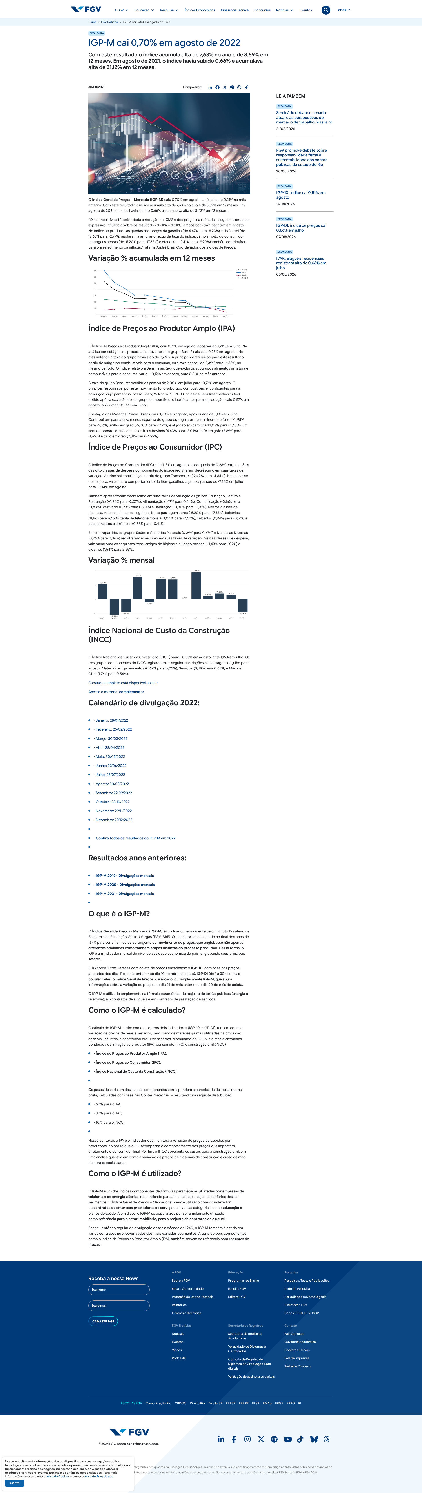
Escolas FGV (237, 1289)
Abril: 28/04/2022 (110, 748)
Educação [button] (142, 10)
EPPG (291, 1403)
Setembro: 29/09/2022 (114, 793)
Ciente (15, 1483)
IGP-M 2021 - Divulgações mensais (125, 894)
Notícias (178, 1334)
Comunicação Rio (158, 1403)
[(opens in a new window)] (221, 1441)
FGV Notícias (109, 22)
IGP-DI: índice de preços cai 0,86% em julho (301, 228)
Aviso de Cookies (58, 1476)
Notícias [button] (282, 10)
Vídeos (177, 1350)
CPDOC (180, 1403)
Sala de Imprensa (296, 1358)
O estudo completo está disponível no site (123, 683)
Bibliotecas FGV (295, 1305)
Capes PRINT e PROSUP (301, 1313)
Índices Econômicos (200, 10)
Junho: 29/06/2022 (111, 766)
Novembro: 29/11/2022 (114, 811)
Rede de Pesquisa (297, 1289)
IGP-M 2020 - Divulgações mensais (125, 885)
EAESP (230, 1403)
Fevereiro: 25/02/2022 (114, 729)
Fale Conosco (294, 1334)
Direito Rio (197, 1403)
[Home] (88, 9)
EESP (255, 1403)
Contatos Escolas (297, 1350)
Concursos (262, 10)
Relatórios (179, 1305)
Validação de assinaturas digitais (251, 1377)
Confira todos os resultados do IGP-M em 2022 (136, 838)
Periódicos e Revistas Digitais (305, 1297)
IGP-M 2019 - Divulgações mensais (125, 876)
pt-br (342, 10)
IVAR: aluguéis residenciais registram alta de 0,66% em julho (301, 263)
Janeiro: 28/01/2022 (112, 720)
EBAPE (244, 1403)
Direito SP (215, 1403)
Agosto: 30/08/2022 (112, 784)
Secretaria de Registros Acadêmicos (245, 1336)
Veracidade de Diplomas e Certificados (247, 1348)
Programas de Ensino (243, 1281)
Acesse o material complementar (116, 692)
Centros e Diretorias (186, 1313)
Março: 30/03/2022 (111, 739)
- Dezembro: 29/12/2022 (113, 820)
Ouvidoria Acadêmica (300, 1342)
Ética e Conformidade (188, 1289)
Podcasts (179, 1358)
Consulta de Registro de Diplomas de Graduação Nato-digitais (250, 1363)
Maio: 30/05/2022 (110, 757)
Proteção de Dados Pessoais (192, 1297)
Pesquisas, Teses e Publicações (306, 1281)
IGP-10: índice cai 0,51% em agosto (301, 195)
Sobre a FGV (181, 1281)
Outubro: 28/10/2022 (113, 802)
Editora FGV (237, 1297)
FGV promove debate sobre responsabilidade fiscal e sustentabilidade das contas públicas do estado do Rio (301, 157)
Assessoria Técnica (234, 10)
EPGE (279, 1403)
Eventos (306, 10)
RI (299, 1403)
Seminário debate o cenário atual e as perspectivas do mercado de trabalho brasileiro (304, 117)
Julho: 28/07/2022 (110, 775)
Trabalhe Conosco (297, 1366)
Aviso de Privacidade (98, 1476)
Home (92, 22)
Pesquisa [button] (167, 10)
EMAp (267, 1403)
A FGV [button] (119, 10)
